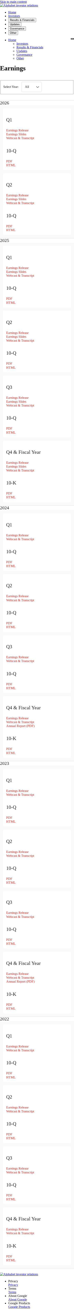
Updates (21, 51)
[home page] (19, 5)
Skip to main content (13, 1)
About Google (17, 1299)
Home (12, 40)
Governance (24, 54)
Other (20, 58)
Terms (12, 1292)
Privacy (13, 1285)
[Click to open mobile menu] (72, 38)
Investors (22, 43)
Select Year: (10, 87)
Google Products (19, 1307)
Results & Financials (29, 47)
